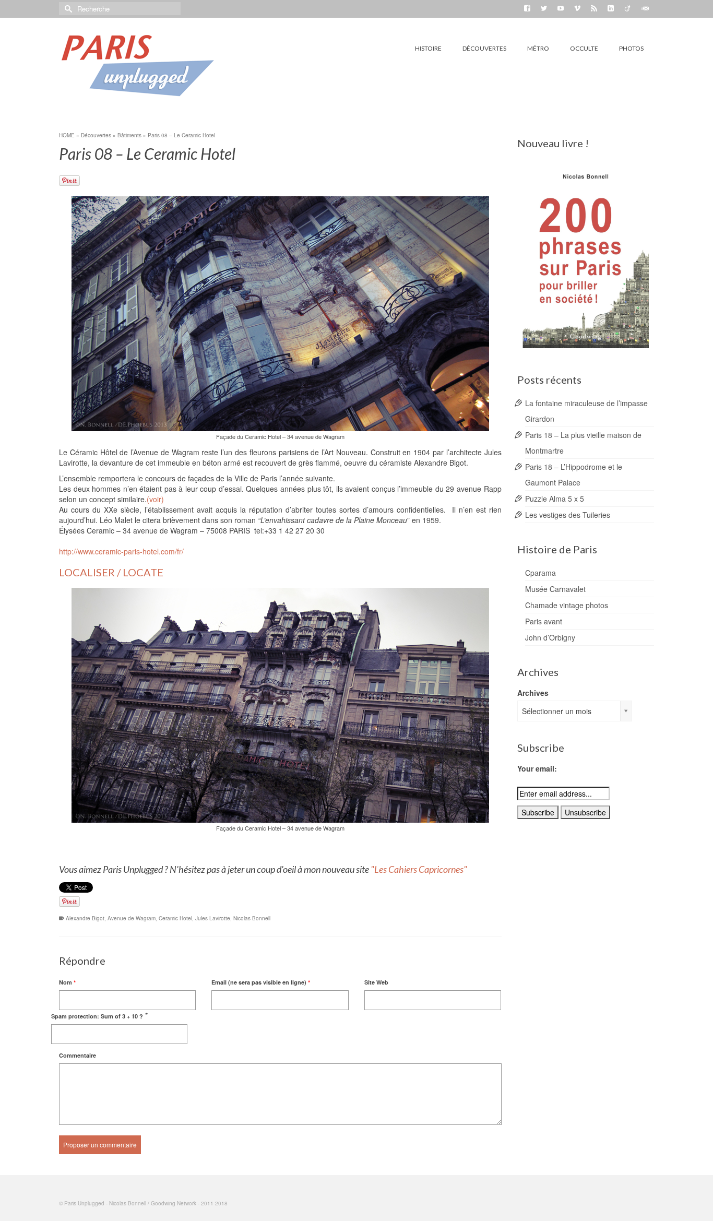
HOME (67, 135)
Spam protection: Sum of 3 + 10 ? (97, 1016)
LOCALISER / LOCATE (111, 572)
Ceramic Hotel (175, 918)
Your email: (537, 768)
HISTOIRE (428, 48)
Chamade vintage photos (566, 605)
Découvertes (96, 135)
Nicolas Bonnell (251, 918)
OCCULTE (584, 48)
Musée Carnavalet (555, 589)
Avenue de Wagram (132, 918)
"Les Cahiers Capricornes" (420, 869)
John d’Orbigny (550, 637)
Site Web (376, 982)
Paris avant (543, 621)
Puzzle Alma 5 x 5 (554, 498)
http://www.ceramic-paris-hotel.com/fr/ (121, 551)
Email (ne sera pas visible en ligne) (260, 982)
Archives (533, 692)
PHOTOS (631, 48)
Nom (67, 982)
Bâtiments (129, 135)
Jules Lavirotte (212, 918)
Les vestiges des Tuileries (567, 514)
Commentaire (77, 1055)
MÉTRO (538, 48)
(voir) (155, 499)
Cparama (540, 572)
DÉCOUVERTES (484, 48)
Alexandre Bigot (85, 918)
